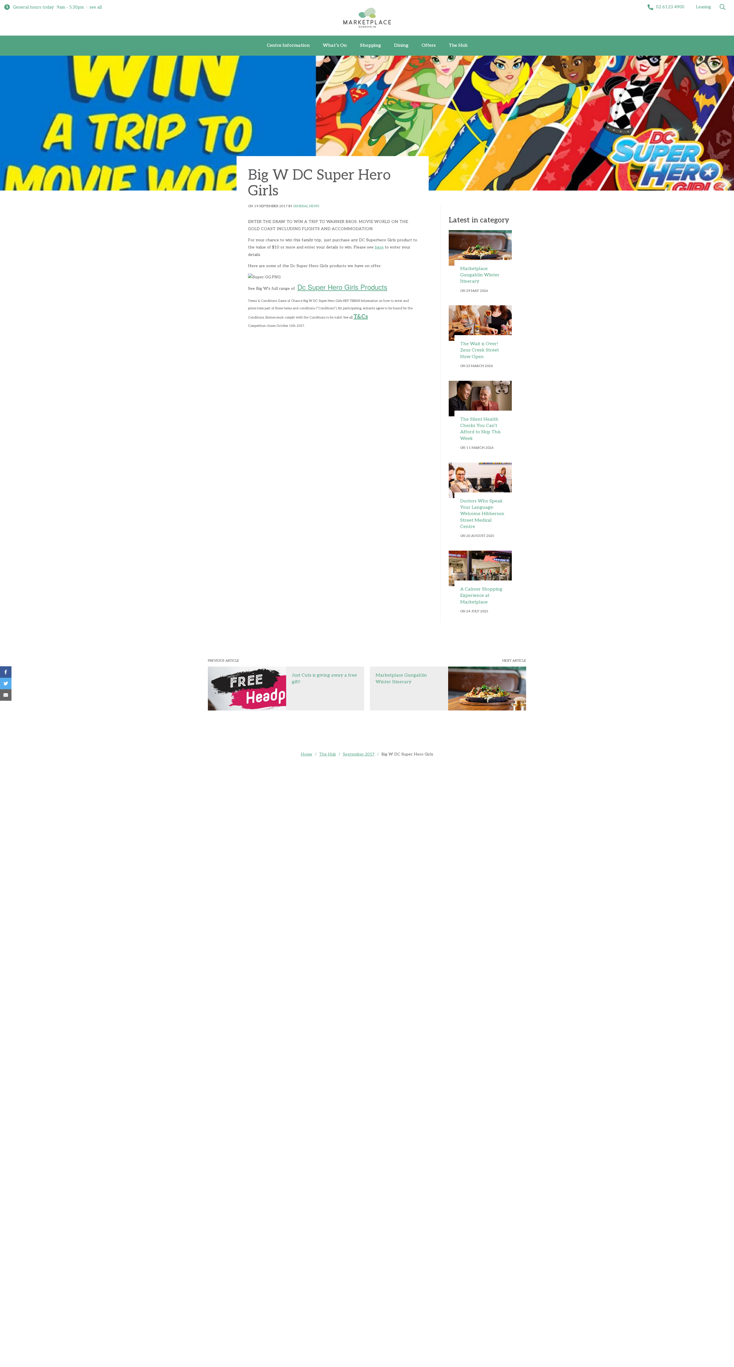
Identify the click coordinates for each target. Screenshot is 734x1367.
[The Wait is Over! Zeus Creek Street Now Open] (480, 323)
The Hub (458, 45)
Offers (428, 45)
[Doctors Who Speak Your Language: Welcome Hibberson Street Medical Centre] (480, 480)
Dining (401, 45)
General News (306, 206)
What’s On (335, 45)
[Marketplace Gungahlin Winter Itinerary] (480, 248)
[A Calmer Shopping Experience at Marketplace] (480, 568)
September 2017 (358, 754)
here (379, 247)
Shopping (370, 45)
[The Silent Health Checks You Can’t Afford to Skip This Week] (480, 398)
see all (95, 7)
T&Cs (361, 316)
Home (306, 754)
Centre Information (288, 45)
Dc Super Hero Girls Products (342, 287)
